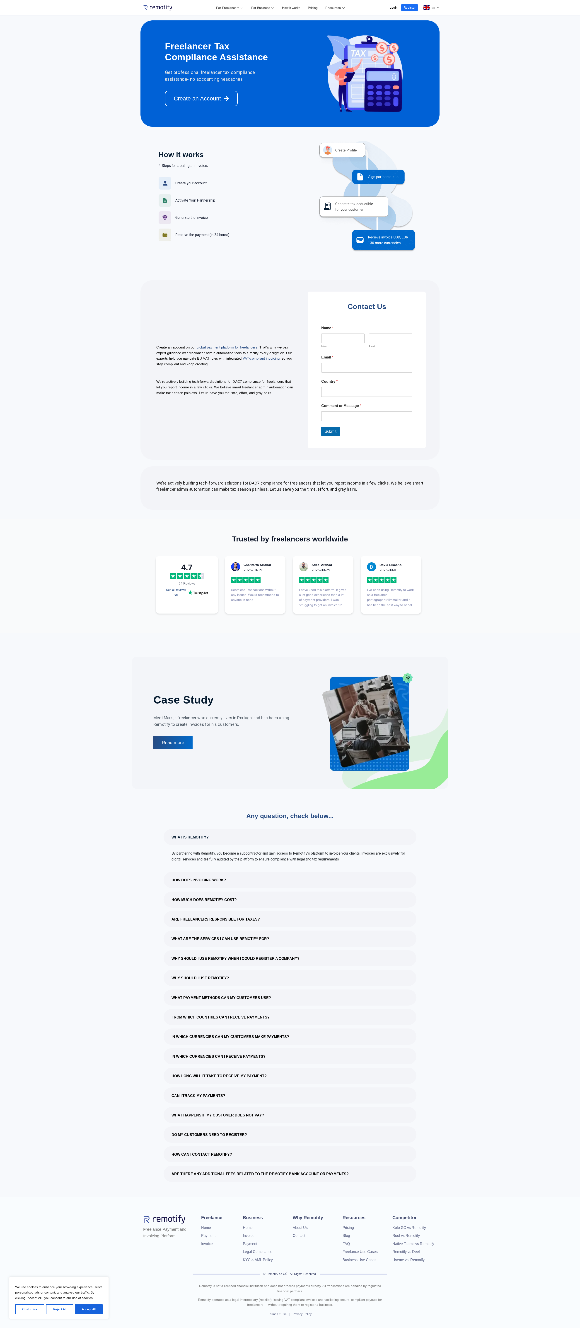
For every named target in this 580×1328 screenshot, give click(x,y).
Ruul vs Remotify (406, 1236)
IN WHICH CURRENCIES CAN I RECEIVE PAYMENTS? (219, 1056)
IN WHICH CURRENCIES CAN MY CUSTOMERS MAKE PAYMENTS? (230, 1037)
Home (206, 1228)
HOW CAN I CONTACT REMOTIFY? (202, 1154)
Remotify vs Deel (406, 1252)
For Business (260, 8)
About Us (300, 1228)
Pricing (313, 8)
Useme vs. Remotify (408, 1260)
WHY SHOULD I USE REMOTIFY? (200, 978)
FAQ (346, 1244)
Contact (299, 1236)
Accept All (89, 1309)
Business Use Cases (359, 1260)
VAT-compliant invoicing (261, 358)
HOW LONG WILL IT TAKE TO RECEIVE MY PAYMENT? (219, 1076)
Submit (330, 431)
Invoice (207, 1244)
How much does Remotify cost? (204, 900)
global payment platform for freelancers (227, 347)
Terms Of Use (277, 1314)
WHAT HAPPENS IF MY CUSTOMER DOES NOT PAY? (218, 1115)
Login (394, 7)
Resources (333, 8)
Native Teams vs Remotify (413, 1244)
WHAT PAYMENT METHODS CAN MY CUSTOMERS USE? (221, 998)
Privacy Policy (302, 1314)
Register (410, 7)
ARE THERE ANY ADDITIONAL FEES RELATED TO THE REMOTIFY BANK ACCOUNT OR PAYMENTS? (260, 1174)
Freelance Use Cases (360, 1252)
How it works (291, 8)
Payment (208, 1236)
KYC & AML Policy (258, 1260)
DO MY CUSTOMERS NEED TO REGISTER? (209, 1135)
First (324, 346)
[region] (59, 1298)
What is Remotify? (190, 837)
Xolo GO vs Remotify (409, 1228)
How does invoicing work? (199, 880)
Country (329, 381)
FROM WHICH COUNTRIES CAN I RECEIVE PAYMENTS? (221, 1017)
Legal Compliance (257, 1252)
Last (372, 346)
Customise (29, 1309)
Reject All (59, 1309)
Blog (346, 1236)
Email (327, 357)
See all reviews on (176, 592)
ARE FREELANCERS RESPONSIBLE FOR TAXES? (216, 919)
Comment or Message (341, 406)
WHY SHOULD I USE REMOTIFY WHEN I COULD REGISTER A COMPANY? (236, 958)
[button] (290, 837)
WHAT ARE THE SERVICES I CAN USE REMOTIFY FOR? (220, 939)
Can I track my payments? (198, 1096)
